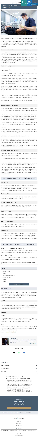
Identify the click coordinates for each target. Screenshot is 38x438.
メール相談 (23, 3)
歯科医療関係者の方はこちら (33, 4)
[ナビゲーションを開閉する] (35, 3)
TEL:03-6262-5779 (19, 401)
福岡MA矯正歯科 (22, 430)
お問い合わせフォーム (19, 423)
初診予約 (29, 3)
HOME (2, 412)
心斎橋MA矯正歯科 (5, 430)
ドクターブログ (3, 371)
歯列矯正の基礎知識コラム (5, 365)
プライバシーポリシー (19, 425)
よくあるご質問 (19, 421)
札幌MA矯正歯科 (32, 430)
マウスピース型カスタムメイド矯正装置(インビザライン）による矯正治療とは (20, 412)
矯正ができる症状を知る (5, 368)
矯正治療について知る (6, 412)
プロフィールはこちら (32, 343)
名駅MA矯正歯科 (13, 430)
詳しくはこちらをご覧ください (19, 284)
